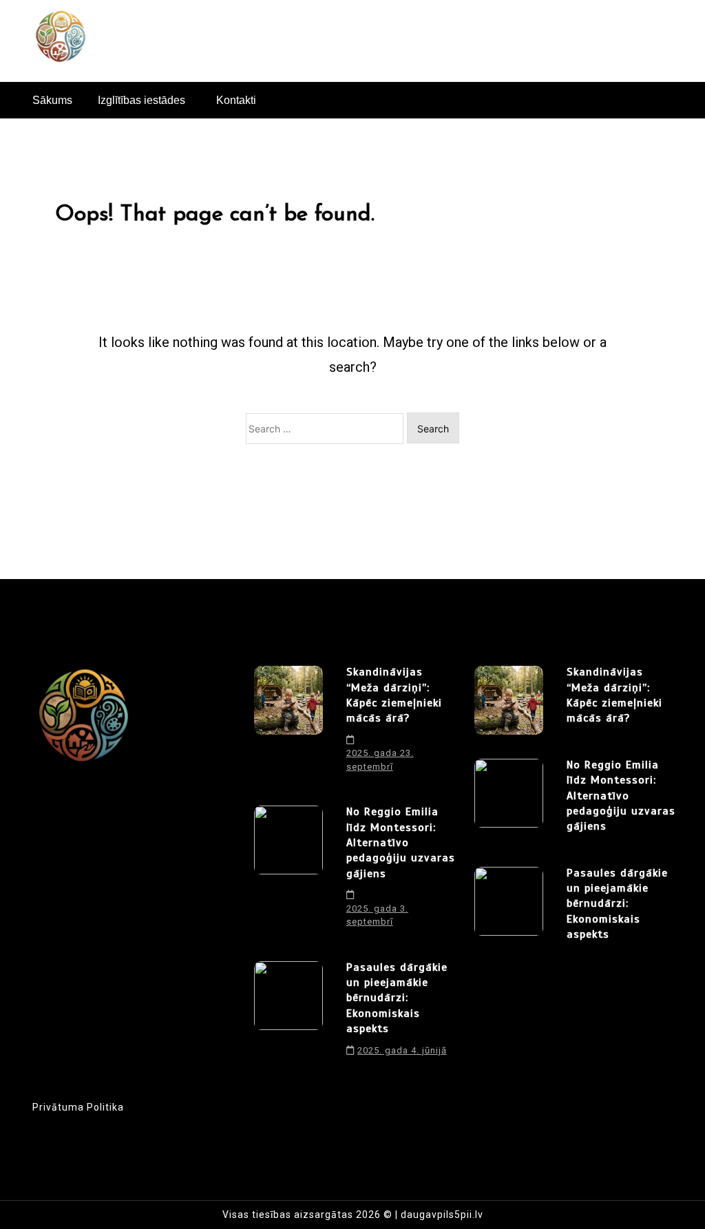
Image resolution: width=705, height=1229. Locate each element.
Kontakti (236, 100)
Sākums (52, 100)
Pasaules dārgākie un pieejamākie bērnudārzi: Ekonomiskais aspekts (397, 998)
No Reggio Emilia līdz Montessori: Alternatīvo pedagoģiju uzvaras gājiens (400, 843)
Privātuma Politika (78, 1107)
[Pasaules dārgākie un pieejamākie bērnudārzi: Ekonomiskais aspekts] (288, 1013)
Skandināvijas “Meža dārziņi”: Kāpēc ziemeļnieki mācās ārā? (394, 695)
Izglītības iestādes (141, 100)
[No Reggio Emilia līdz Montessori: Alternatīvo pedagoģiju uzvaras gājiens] (288, 871)
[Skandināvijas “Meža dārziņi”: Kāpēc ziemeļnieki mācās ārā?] (288, 724)
